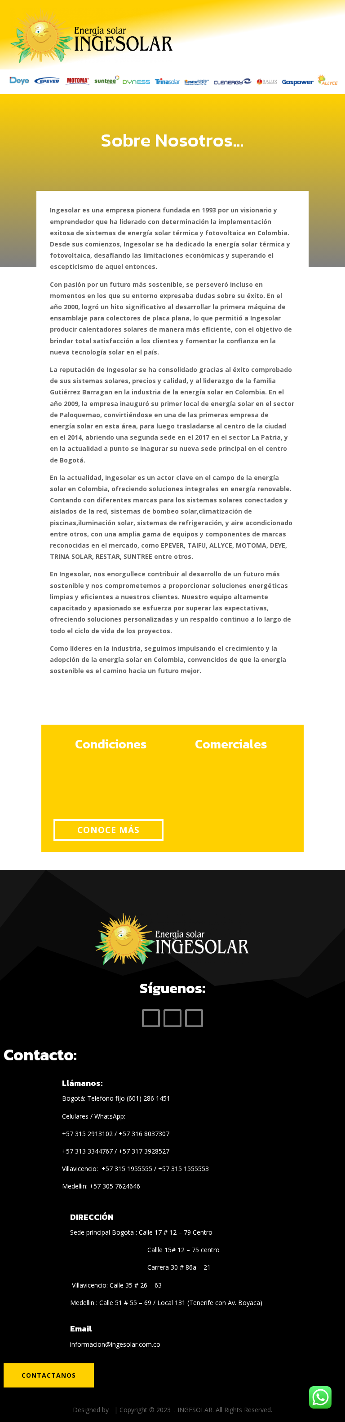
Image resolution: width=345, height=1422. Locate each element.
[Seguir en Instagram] (194, 1018)
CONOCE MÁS (108, 830)
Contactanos (49, 1375)
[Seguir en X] (172, 1018)
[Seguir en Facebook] (151, 1018)
